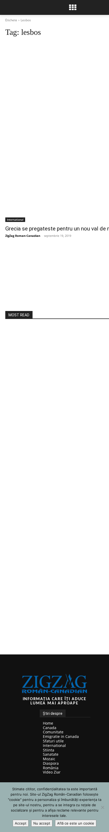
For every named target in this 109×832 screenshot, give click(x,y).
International (15, 219)
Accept (20, 823)
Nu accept (41, 823)
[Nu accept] (102, 807)
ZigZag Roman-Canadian (22, 236)
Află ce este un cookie (75, 823)
